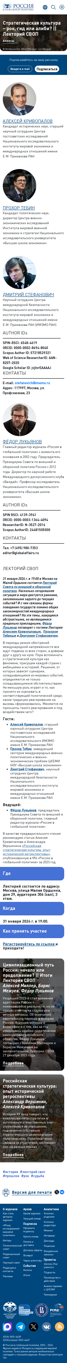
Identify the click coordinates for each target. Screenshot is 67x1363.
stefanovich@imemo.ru (32, 383)
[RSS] (59, 1326)
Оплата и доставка (28, 1243)
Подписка (30, 1223)
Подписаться (47, 69)
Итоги (26, 1275)
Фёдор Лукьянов (22, 441)
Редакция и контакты (9, 1269)
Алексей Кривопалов (28, 121)
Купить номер (31, 1236)
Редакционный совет (11, 1255)
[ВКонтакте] (62, 1192)
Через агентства (32, 1260)
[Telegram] (20, 1326)
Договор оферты (32, 1250)
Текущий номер (32, 1218)
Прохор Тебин (19, 207)
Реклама (8, 1276)
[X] (57, 1192)
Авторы (7, 1240)
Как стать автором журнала (8, 1217)
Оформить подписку (29, 1229)
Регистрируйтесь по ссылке (29, 943)
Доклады (49, 1240)
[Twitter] (33, 1326)
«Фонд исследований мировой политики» (11, 1230)
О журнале (10, 1209)
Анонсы (9, 40)
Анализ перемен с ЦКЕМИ (53, 1287)
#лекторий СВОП (32, 1172)
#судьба (37, 1176)
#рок (25, 1176)
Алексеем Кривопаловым (22, 631)
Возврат (28, 1255)
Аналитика (51, 1209)
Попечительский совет (12, 1247)
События (29, 1265)
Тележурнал (50, 1294)
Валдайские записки (51, 1252)
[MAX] (7, 1326)
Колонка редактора (50, 1223)
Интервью (49, 1235)
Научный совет (11, 1262)
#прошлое (11, 1176)
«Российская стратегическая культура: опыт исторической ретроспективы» (26, 850)
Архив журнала (31, 1213)
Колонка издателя (49, 1215)
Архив (27, 1209)
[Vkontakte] (46, 1326)
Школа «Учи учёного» (51, 1265)
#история (10, 1172)
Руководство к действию (52, 1279)
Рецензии (49, 1245)
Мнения (48, 1230)
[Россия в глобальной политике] (18, 7)
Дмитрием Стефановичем (39, 636)
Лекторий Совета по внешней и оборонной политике (30, 587)
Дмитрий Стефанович (28, 294)
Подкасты (49, 1272)
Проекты (50, 1259)
